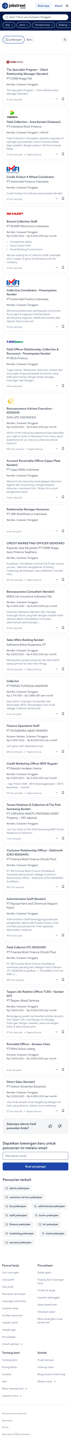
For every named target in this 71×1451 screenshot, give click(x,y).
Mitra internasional (12, 1388)
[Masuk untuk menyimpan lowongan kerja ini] (63, 99)
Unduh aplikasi (10, 1344)
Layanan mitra (10, 1395)
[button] (65, 39)
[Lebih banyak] (56, 99)
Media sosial (44, 1381)
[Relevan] (50, 1126)
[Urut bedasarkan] (65, 39)
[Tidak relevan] (60, 1126)
